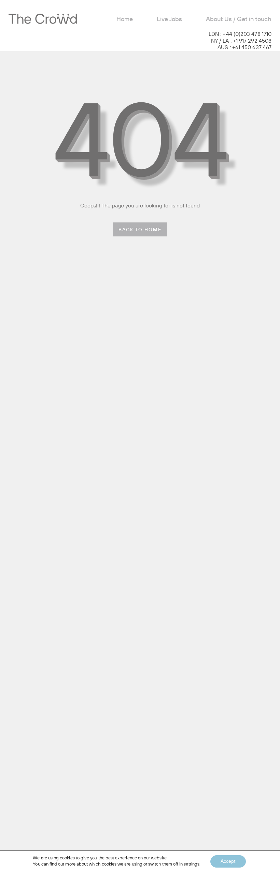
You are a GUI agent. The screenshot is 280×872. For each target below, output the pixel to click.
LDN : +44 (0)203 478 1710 (240, 34)
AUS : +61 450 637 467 (244, 47)
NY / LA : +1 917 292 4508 (241, 41)
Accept (228, 861)
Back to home (140, 230)
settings (191, 864)
